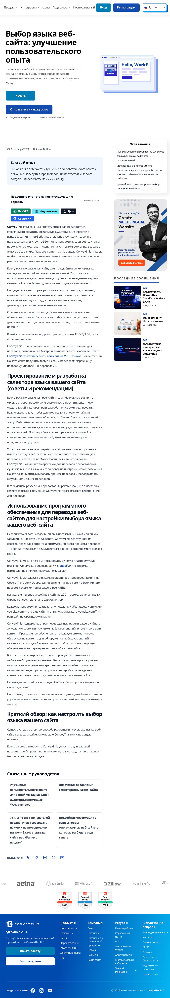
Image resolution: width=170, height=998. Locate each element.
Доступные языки (70, 952)
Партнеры (93, 933)
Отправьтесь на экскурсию (29, 109)
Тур (62, 957)
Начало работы (124, 928)
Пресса (92, 949)
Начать (20, 95)
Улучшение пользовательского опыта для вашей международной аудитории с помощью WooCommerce (29, 794)
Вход (103, 7)
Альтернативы (123, 954)
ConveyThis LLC (155, 990)
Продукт (9, 7)
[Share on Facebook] (36, 857)
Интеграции (28, 7)
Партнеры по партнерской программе (95, 942)
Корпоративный (84, 7)
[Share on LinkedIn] (45, 857)
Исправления (150, 974)
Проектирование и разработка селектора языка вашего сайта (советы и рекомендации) (140, 156)
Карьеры (93, 954)
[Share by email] (62, 857)
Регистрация (126, 7)
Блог (48, 149)
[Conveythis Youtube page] (50, 990)
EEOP (146, 947)
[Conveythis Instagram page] (41, 990)
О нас (91, 928)
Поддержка (60, 7)
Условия (147, 937)
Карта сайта (94, 959)
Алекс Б (40, 149)
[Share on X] (28, 857)
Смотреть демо (30, 961)
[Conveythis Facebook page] (33, 990)
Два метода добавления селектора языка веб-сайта (78, 787)
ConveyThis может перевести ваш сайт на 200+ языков (44, 356)
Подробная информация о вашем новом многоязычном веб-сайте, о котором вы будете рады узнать (78, 827)
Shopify (64, 565)
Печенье (147, 952)
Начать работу (30, 951)
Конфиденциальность (155, 932)
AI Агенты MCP (68, 947)
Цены (46, 7)
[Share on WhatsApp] (53, 857)
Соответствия (150, 942)
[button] (154, 7)
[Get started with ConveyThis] (140, 235)
